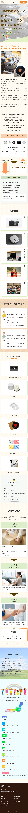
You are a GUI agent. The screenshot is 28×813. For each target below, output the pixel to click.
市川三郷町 (9, 667)
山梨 (4, 738)
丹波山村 (4, 661)
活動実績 (3, 799)
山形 (10, 726)
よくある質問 (17, 796)
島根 (4, 769)
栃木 (15, 732)
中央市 (15, 667)
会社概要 (16, 799)
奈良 (15, 757)
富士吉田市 (9, 673)
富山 (10, 744)
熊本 (13, 775)
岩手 (7, 726)
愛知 (4, 750)
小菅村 (9, 661)
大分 (15, 775)
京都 (10, 757)
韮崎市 (11, 671)
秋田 (15, 726)
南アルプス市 (5, 671)
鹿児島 (21, 775)
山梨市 (22, 671)
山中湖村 (4, 663)
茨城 (13, 732)
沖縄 (25, 775)
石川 (4, 744)
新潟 (10, 738)
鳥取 (10, 769)
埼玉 (7, 732)
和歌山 (18, 757)
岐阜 (10, 750)
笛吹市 (9, 669)
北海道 (4, 719)
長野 (7, 738)
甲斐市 (14, 669)
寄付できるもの (4, 803)
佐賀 (7, 775)
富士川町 (9, 665)
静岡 (7, 750)
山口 (7, 769)
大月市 (16, 671)
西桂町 (14, 663)
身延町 (19, 665)
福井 (7, 744)
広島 (13, 769)
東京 (4, 732)
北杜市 (19, 669)
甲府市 (15, 673)
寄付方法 (23, 2)
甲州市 (20, 667)
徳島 (7, 763)
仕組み (2, 796)
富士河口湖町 (16, 661)
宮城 (18, 726)
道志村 (19, 663)
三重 (13, 750)
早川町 (3, 667)
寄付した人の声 (4, 801)
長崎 (10, 775)
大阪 (4, 757)
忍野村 (9, 663)
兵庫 (7, 757)
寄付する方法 (4, 806)
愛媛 (10, 763)
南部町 (14, 665)
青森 (4, 726)
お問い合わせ (17, 801)
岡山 (15, 769)
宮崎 (18, 775)
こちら (18, 643)
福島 (13, 726)
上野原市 (4, 669)
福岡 (4, 775)
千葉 (10, 732)
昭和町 (3, 665)
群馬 (18, 732)
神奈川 (21, 732)
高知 (13, 763)
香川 (4, 763)
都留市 (3, 673)
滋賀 (13, 757)
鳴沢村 (23, 661)
